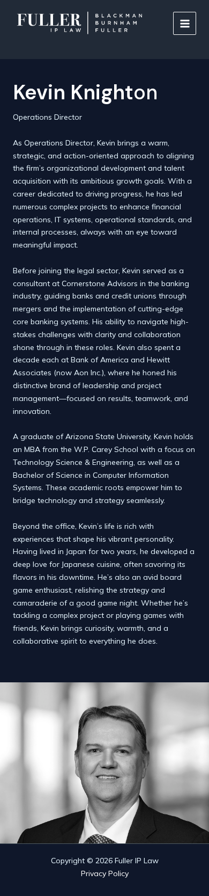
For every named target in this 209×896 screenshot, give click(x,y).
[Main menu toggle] (184, 23)
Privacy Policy (105, 873)
